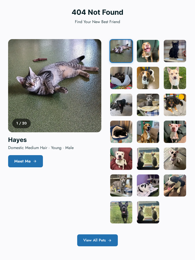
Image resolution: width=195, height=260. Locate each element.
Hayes (17, 139)
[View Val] (148, 212)
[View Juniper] (121, 186)
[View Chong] (148, 159)
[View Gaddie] (175, 105)
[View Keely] (148, 78)
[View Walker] (121, 212)
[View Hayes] (121, 51)
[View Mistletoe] (148, 186)
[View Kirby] (175, 159)
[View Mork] (175, 186)
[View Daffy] (121, 105)
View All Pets (94, 240)
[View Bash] (175, 51)
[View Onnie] (121, 78)
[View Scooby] (148, 132)
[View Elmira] (148, 105)
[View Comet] (175, 132)
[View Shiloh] (175, 78)
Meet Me (22, 161)
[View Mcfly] (121, 159)
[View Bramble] (121, 132)
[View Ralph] (148, 51)
